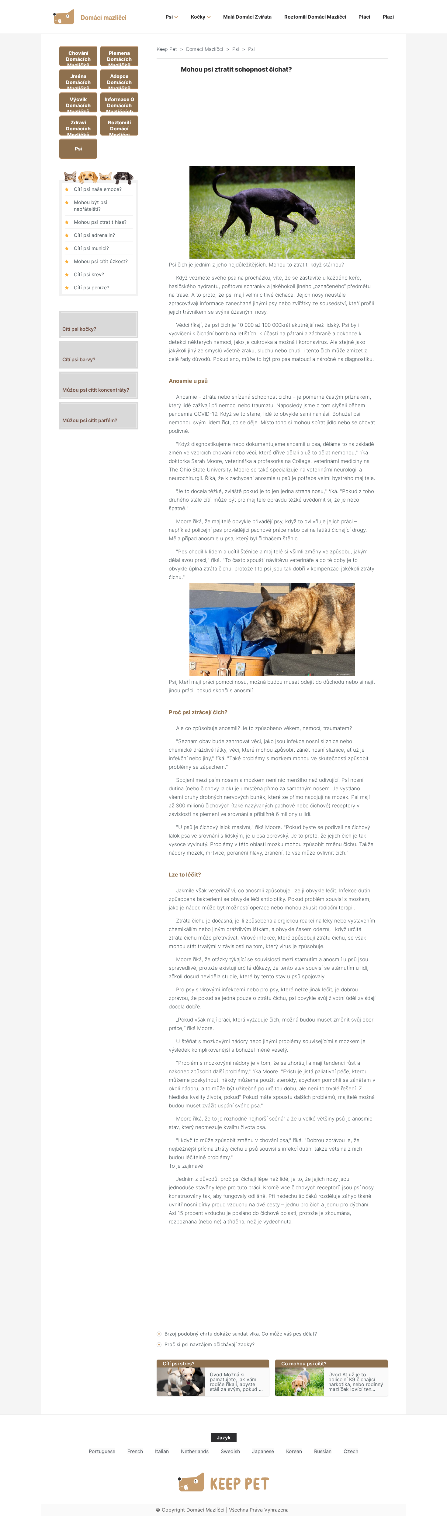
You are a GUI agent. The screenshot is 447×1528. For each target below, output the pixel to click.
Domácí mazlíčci (204, 49)
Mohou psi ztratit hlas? (100, 222)
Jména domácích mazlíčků (78, 80)
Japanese (263, 1451)
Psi (169, 17)
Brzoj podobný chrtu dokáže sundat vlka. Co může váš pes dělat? (241, 1334)
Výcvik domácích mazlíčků (78, 103)
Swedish (230, 1451)
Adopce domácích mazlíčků (119, 80)
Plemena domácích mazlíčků (119, 57)
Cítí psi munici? (91, 248)
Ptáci (364, 17)
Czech (351, 1451)
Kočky (198, 17)
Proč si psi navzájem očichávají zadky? (210, 1344)
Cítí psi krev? (89, 274)
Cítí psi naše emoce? (98, 189)
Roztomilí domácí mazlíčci (315, 17)
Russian (322, 1451)
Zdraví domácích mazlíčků (78, 127)
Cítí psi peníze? (91, 287)
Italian (162, 1451)
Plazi (388, 17)
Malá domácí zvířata (247, 17)
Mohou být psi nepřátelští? (90, 205)
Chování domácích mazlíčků (78, 57)
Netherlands (195, 1451)
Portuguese (102, 1451)
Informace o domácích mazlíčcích (119, 103)
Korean (294, 1451)
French (135, 1451)
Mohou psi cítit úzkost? (101, 261)
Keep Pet (167, 49)
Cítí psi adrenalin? (94, 235)
